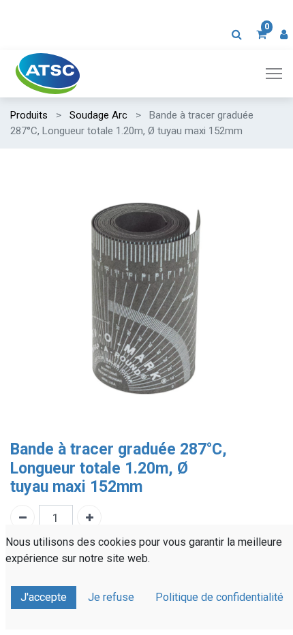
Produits (29, 115)
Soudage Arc (98, 115)
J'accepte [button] (43, 597)
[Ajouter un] (89, 517)
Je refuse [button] (111, 597)
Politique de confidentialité (219, 597)
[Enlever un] (22, 517)
